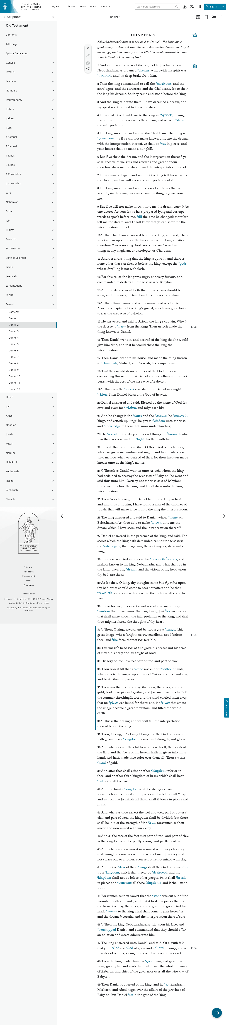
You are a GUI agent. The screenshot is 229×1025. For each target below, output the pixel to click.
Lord (160, 948)
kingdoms (153, 883)
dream (132, 569)
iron (152, 823)
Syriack (166, 115)
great (150, 961)
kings (143, 867)
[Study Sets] (198, 17)
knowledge (113, 426)
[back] (4, 17)
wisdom (131, 408)
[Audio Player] (217, 1013)
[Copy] (88, 63)
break (181, 877)
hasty (122, 326)
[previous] (62, 516)
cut (163, 144)
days (122, 867)
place (114, 703)
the (115, 640)
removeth (180, 416)
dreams (144, 70)
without (168, 669)
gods (183, 263)
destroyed (160, 872)
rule (101, 781)
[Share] (88, 68)
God (116, 948)
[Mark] (88, 55)
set (186, 867)
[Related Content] (214, 17)
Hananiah (109, 363)
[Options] (221, 17)
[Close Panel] (53, 17)
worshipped (107, 929)
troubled (104, 75)
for (168, 611)
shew (180, 120)
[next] (224, 516)
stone (139, 669)
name (174, 517)
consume (125, 883)
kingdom (131, 739)
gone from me (109, 138)
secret (130, 389)
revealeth (114, 434)
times (138, 416)
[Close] (88, 48)
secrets (172, 559)
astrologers (112, 546)
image (170, 629)
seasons (161, 416)
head (102, 763)
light (140, 439)
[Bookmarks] (206, 17)
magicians (164, 83)
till (140, 217)
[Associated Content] (195, 35)
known (157, 522)
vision (102, 394)
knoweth (174, 434)
